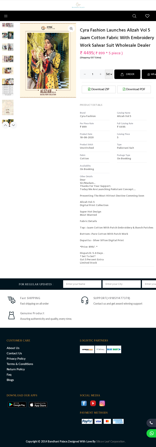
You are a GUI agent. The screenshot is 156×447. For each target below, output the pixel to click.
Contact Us (14, 353)
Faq (9, 374)
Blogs (10, 379)
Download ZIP (100, 89)
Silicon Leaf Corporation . (111, 441)
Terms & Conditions (20, 364)
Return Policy (16, 369)
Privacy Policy (16, 358)
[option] (8, 25)
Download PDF (135, 89)
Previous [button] (5, 125)
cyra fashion (88, 116)
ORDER (130, 74)
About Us (13, 348)
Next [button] (13, 125)
